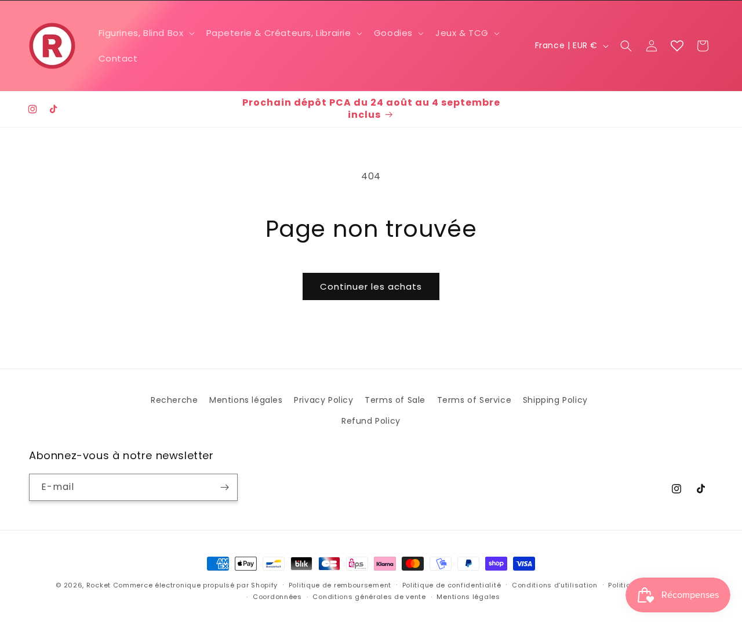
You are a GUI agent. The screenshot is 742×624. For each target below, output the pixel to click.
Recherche (174, 400)
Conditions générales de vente (368, 596)
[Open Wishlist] (677, 46)
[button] (145, 33)
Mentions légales (246, 400)
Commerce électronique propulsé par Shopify (195, 585)
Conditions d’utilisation (555, 585)
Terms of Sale (395, 400)
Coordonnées (277, 596)
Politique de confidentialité (451, 585)
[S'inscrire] (224, 487)
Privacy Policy (323, 400)
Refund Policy (371, 421)
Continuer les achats (371, 286)
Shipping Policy (555, 400)
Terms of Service (474, 400)
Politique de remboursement (340, 585)
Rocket (98, 585)
